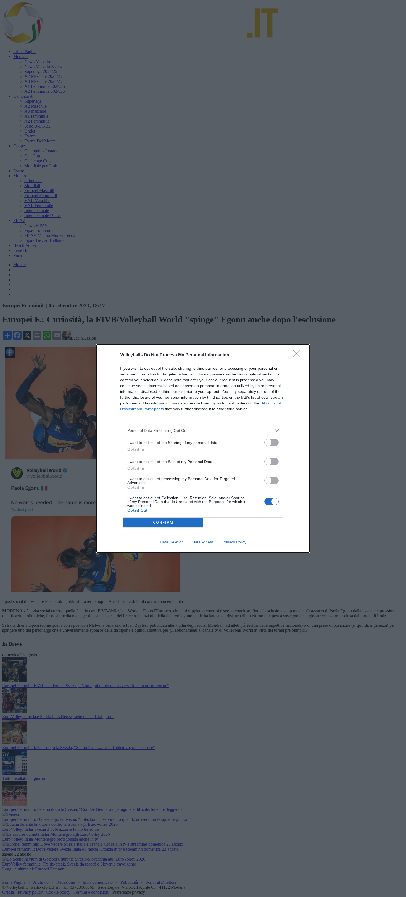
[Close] (298, 355)
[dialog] (203, 448)
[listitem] (203, 430)
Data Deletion (172, 542)
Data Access (203, 542)
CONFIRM (163, 522)
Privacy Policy (234, 542)
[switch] (271, 442)
